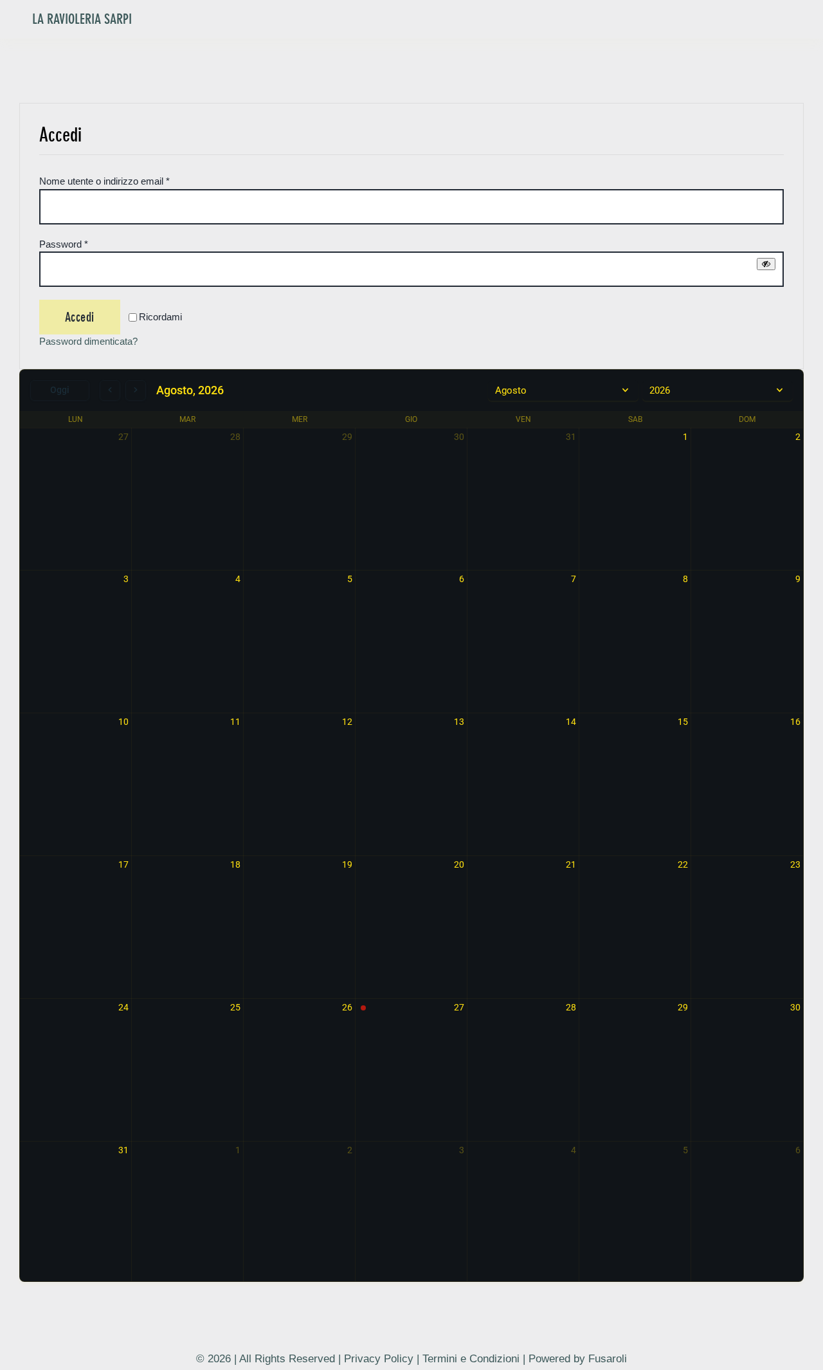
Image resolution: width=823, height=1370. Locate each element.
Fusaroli (607, 1359)
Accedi (80, 317)
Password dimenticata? (88, 341)
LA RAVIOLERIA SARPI (82, 19)
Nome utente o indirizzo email (104, 181)
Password (63, 244)
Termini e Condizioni (471, 1359)
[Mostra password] (766, 264)
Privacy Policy (378, 1359)
